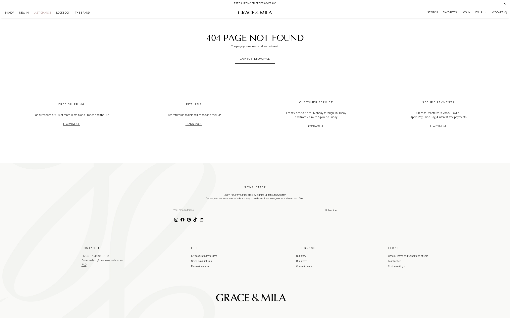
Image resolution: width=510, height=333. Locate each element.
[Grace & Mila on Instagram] (175, 219)
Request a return (200, 266)
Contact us (316, 126)
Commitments (304, 266)
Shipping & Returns (201, 261)
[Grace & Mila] (255, 12)
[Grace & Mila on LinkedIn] (201, 219)
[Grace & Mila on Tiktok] (194, 219)
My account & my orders (204, 256)
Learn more (71, 123)
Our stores (301, 261)
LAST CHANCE (42, 12)
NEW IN (24, 12)
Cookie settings (396, 266)
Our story (301, 256)
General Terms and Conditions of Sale (408, 256)
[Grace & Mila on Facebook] (182, 219)
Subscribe (331, 210)
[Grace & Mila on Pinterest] (188, 219)
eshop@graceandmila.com (106, 260)
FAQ (83, 264)
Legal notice (394, 261)
